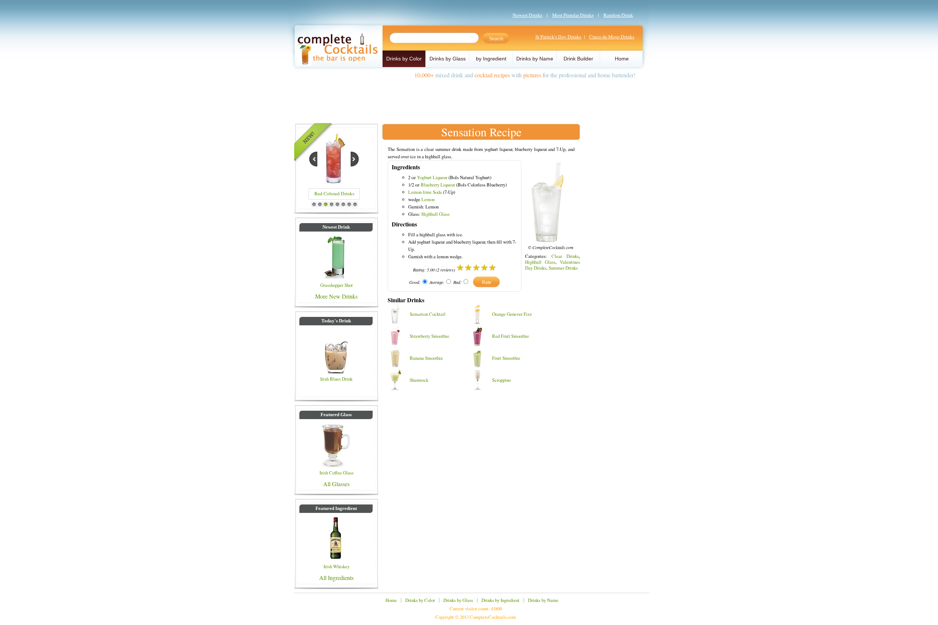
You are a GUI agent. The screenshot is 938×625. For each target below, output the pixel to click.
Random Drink (618, 15)
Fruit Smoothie (506, 358)
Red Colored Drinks (334, 193)
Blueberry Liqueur (438, 184)
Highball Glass (435, 214)
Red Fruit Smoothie (510, 336)
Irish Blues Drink (336, 379)
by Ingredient (491, 59)
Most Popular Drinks (573, 15)
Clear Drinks (565, 256)
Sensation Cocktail (428, 314)
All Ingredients (336, 577)
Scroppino (501, 380)
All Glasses (336, 484)
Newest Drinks (527, 15)
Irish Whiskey (337, 566)
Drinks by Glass (447, 59)
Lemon (428, 199)
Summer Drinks (563, 268)
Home (622, 59)
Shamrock (419, 380)
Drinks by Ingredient (500, 600)
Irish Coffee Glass (337, 472)
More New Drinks (336, 296)
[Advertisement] (469, 98)
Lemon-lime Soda (425, 192)
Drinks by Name (534, 59)
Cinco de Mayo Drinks (611, 36)
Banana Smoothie (426, 358)
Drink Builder (578, 59)
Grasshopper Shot (336, 285)
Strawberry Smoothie (429, 336)
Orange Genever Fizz (512, 314)
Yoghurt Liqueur (432, 177)
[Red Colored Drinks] (334, 182)
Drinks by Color (404, 59)
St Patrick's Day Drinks (558, 36)
